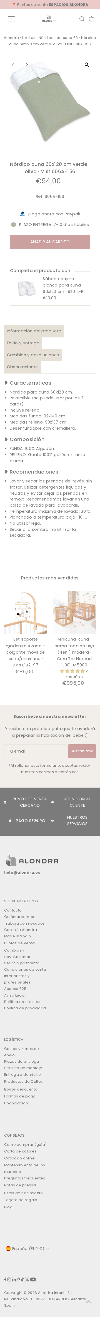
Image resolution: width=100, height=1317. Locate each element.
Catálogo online (19, 1158)
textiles (29, 37)
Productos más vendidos (50, 578)
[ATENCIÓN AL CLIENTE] (52, 802)
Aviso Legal (15, 995)
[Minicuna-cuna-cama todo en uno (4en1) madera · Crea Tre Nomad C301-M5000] (74, 612)
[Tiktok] (22, 1280)
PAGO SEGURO (30, 820)
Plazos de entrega (21, 1061)
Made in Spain (17, 936)
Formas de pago (20, 1096)
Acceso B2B (15, 988)
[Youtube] (33, 1280)
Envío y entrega (23, 343)
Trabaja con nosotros (24, 923)
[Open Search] (81, 18)
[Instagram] (9, 1280)
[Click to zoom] (87, 64)
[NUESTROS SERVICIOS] (52, 820)
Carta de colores (20, 1151)
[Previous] (13, 64)
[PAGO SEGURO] (10, 820)
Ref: (39, 196)
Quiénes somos (19, 916)
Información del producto (34, 331)
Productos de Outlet (23, 1081)
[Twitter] (27, 1280)
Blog (8, 1207)
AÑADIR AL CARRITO (50, 242)
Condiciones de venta (25, 969)
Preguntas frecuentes (24, 1178)
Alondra (11, 37)
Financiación (16, 1103)
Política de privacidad (25, 1008)
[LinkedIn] (14, 1280)
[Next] (27, 64)
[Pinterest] (18, 1280)
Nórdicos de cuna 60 (58, 37)
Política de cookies (22, 1001)
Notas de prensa (20, 1185)
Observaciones (23, 367)
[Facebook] (5, 1280)
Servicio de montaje (23, 1067)
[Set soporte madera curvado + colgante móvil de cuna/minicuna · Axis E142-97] (25, 612)
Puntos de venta (19, 943)
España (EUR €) (28, 1248)
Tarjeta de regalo (21, 1200)
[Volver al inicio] (88, 1301)
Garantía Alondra (20, 929)
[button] (73, 671)
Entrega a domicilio (22, 1074)
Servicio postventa (22, 963)
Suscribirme (82, 751)
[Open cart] (91, 18)
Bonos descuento (21, 1089)
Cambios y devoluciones (33, 355)
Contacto (13, 910)
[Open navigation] (14, 19)
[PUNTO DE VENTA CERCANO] (5, 802)
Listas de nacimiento (23, 1193)
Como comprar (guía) (25, 1144)
